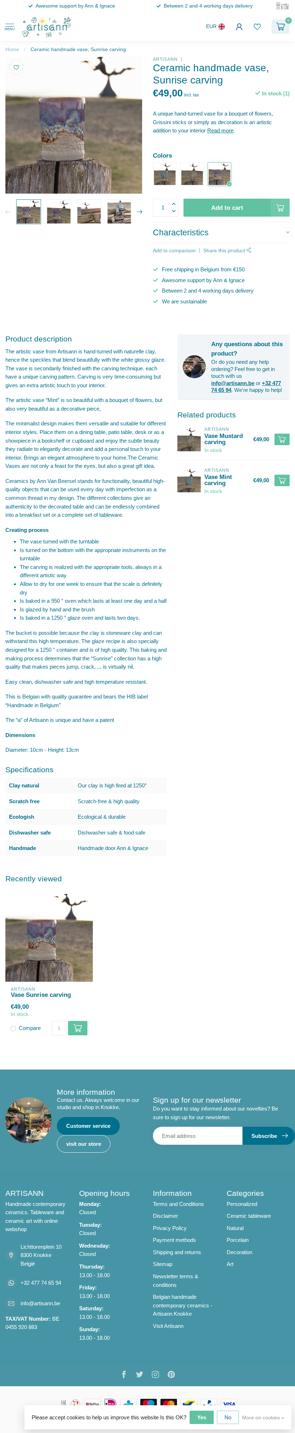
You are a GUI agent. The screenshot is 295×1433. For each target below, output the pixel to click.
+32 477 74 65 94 (41, 1283)
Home (12, 49)
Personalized (242, 1204)
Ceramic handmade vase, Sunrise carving (78, 49)
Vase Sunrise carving (41, 994)
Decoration (239, 1252)
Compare (30, 1028)
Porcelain (238, 1240)
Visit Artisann (168, 1326)
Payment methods (174, 1240)
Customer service (88, 1126)
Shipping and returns (177, 1252)
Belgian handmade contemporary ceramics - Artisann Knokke (182, 1305)
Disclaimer (165, 1216)
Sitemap (162, 1264)
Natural (235, 1228)
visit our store (83, 1144)
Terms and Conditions (178, 1204)
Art (230, 1264)
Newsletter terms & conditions (175, 1280)
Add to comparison (174, 250)
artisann (165, 59)
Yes (201, 1417)
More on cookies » (263, 1417)
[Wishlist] (257, 26)
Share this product (224, 250)
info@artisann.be (232, 383)
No (227, 1417)
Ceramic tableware (249, 1216)
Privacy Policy (170, 1228)
